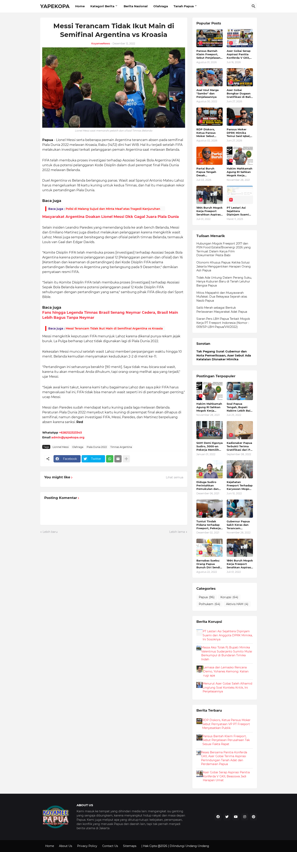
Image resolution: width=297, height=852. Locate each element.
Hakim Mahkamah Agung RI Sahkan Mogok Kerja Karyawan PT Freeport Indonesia (239, 172)
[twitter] (226, 816)
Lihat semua (174, 477)
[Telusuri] (253, 6)
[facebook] (218, 816)
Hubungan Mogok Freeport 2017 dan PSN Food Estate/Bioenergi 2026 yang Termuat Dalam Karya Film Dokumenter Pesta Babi (223, 249)
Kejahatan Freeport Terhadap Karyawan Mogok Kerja (240, 485)
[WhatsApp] (109, 458)
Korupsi (229, 597)
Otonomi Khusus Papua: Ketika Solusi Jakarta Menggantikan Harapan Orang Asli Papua (223, 266)
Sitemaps (129, 846)
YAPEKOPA (55, 6)
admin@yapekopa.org (67, 437)
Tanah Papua (184, 6)
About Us (65, 846)
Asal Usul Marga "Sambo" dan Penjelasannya (207, 93)
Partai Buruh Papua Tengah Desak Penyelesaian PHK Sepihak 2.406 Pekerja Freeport (209, 172)
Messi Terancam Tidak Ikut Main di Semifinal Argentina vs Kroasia (114, 328)
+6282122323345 (70, 432)
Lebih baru (50, 532)
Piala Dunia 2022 (97, 446)
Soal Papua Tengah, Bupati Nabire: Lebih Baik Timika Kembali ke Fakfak (240, 407)
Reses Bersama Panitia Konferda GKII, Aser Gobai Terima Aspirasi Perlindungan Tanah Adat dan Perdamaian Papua (224, 758)
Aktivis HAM (237, 604)
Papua (207, 597)
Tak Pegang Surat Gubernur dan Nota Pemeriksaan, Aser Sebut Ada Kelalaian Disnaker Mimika (223, 355)
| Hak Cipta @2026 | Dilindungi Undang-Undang (175, 846)
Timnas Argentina (121, 446)
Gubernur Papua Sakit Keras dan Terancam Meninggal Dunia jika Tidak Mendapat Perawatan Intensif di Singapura (238, 525)
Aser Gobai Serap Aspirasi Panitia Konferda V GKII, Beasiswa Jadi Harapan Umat (239, 54)
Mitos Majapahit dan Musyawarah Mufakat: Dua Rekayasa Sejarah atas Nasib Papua (221, 296)
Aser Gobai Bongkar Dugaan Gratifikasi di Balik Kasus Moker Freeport (240, 93)
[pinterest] (253, 816)
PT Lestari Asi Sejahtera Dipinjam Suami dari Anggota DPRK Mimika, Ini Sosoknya (239, 211)
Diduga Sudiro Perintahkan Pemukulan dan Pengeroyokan (207, 485)
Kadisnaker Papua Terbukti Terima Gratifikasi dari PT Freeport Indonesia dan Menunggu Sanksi (239, 446)
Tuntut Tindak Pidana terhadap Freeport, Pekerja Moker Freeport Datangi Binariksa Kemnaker (208, 525)
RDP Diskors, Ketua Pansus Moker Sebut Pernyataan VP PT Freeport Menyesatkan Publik (209, 133)
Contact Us (110, 846)
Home (80, 6)
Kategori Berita (102, 6)
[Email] (118, 458)
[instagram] (244, 816)
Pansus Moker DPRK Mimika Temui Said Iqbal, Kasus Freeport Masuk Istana (238, 133)
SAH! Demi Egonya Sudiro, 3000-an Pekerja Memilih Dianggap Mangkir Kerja (209, 446)
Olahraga (160, 6)
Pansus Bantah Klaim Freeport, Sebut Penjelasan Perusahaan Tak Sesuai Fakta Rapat (208, 54)
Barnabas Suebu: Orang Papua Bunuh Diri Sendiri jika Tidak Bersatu (209, 564)
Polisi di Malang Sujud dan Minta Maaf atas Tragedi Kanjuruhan (113, 209)
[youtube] (235, 816)
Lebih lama (177, 532)
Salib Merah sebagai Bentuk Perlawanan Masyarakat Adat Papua (221, 310)
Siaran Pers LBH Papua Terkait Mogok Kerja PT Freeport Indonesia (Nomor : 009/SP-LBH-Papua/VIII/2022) (223, 322)
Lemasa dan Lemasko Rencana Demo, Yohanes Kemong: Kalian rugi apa (226, 671)
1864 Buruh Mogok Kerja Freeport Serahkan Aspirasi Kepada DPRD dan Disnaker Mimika (209, 211)
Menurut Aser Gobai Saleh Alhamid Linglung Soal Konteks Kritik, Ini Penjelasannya (227, 687)
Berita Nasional (136, 6)
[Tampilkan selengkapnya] (126, 458)
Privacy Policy (87, 846)
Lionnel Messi (61, 446)
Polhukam (209, 604)
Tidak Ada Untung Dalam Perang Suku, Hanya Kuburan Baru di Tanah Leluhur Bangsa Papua (224, 281)
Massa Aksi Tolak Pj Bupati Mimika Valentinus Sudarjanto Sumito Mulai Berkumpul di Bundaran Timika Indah (226, 653)
